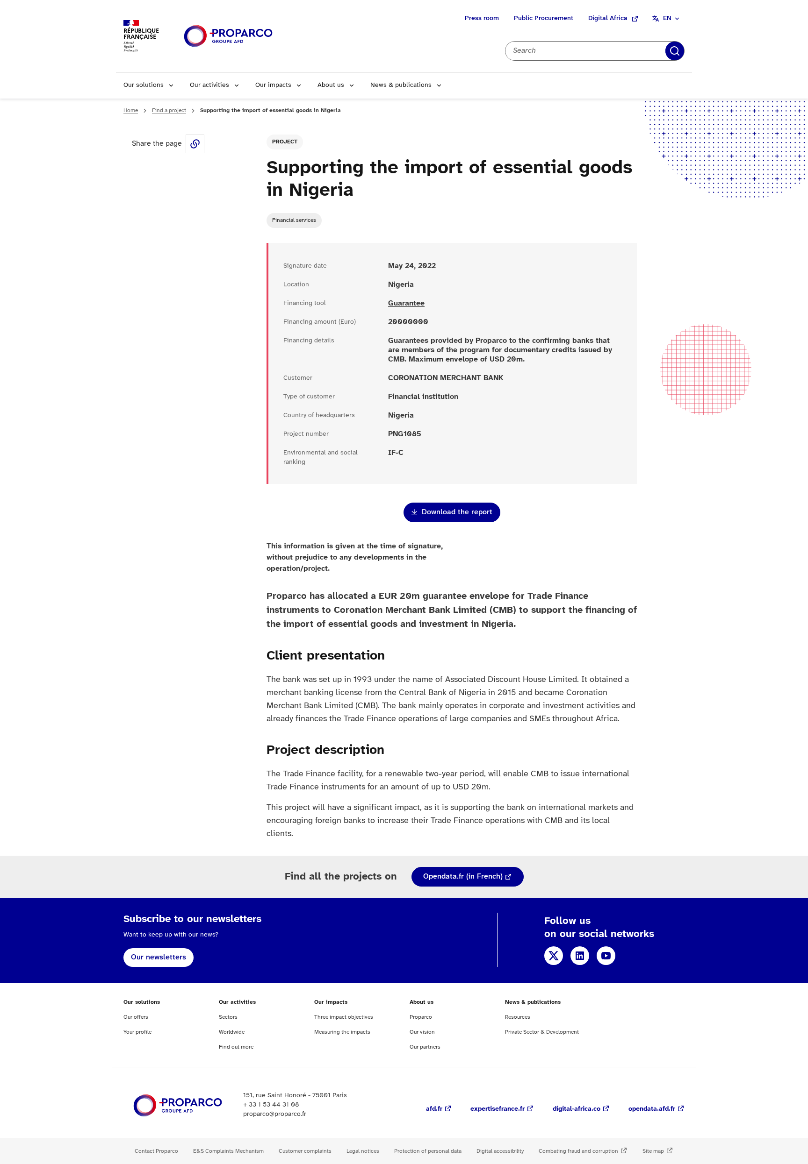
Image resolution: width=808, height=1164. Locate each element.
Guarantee (406, 303)
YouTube (606, 955)
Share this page (195, 144)
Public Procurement (543, 18)
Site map (653, 1151)
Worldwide (232, 1032)
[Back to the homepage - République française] (228, 36)
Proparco (421, 1017)
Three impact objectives (343, 1017)
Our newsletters (158, 957)
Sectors (228, 1017)
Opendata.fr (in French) (463, 876)
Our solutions (143, 85)
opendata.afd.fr (651, 1109)
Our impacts (273, 85)
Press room (482, 18)
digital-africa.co (576, 1109)
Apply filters (674, 51)
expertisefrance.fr (497, 1109)
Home (130, 110)
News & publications (401, 85)
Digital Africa (608, 18)
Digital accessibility (500, 1151)
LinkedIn (579, 955)
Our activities (209, 85)
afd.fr (434, 1109)
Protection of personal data (428, 1151)
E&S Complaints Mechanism (228, 1151)
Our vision (422, 1032)
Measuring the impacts (342, 1032)
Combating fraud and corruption (578, 1151)
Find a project (169, 110)
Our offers (135, 1017)
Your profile (137, 1032)
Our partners (425, 1047)
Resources (517, 1017)
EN (667, 18)
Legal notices (362, 1151)
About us (330, 85)
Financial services (294, 220)
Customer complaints (305, 1151)
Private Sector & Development (542, 1032)
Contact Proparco (156, 1151)
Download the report (457, 512)
